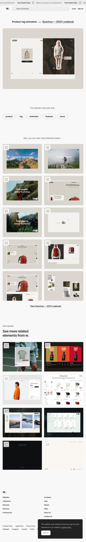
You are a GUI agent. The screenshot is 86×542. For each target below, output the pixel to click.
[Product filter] (63, 389)
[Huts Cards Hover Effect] (22, 422)
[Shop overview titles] (63, 455)
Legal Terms (19, 526)
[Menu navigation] (63, 190)
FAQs (46, 509)
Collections (7, 501)
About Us (47, 513)
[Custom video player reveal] (22, 222)
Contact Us (48, 516)
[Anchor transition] (22, 159)
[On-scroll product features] (22, 254)
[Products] (22, 389)
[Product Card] (22, 357)
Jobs (45, 501)
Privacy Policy (30, 526)
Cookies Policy (8, 526)
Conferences (7, 513)
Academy (47, 497)
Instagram (15, 529)
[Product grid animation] (63, 357)
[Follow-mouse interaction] (63, 254)
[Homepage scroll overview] (22, 190)
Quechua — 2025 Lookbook (58, 21)
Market (46, 505)
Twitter (32, 529)
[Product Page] (22, 455)
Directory (6, 509)
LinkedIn (24, 529)
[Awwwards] (7, 9)
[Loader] (63, 222)
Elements (6, 505)
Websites (6, 497)
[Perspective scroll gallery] (63, 159)
